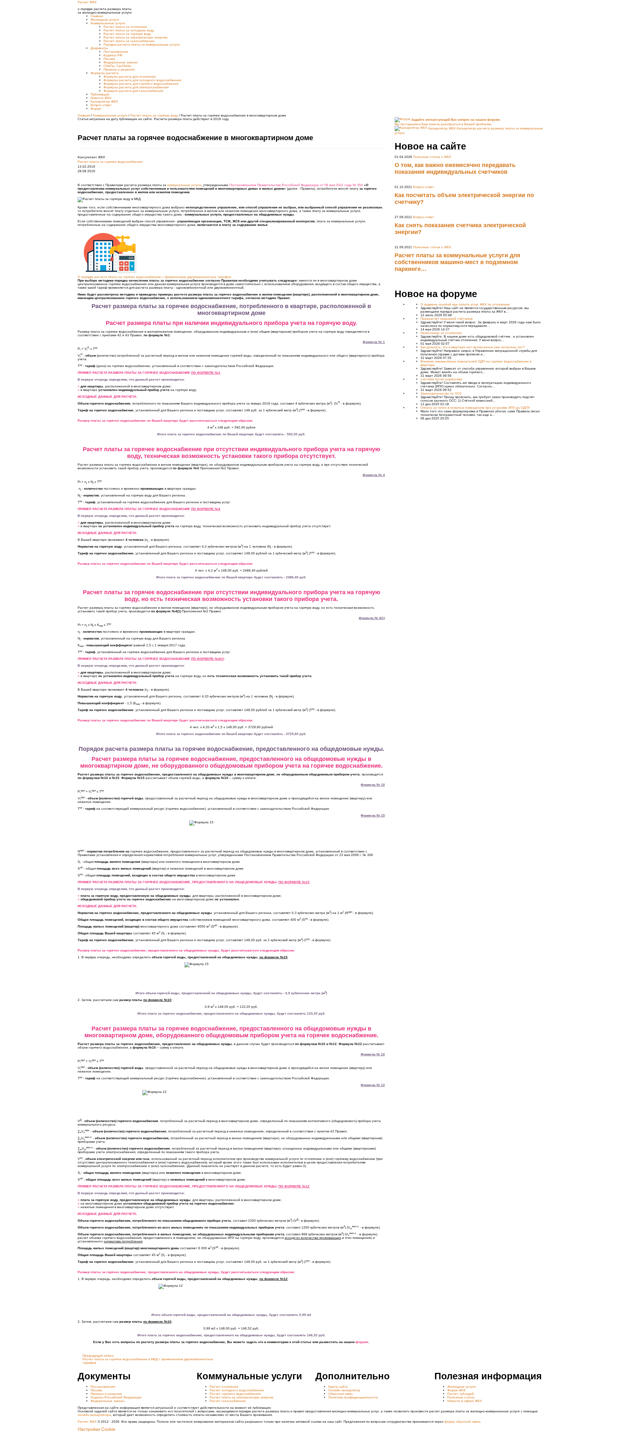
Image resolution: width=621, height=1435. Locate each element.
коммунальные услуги (184, 185)
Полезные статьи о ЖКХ (432, 157)
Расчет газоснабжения (227, 1401)
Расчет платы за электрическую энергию (242, 1397)
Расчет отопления (224, 1386)
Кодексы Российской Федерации (116, 1397)
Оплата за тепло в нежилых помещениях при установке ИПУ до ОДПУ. (475, 407)
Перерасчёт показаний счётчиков (446, 318)
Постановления (103, 1386)
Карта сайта (338, 1386)
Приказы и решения (106, 1394)
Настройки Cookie (96, 1429)
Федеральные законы (108, 1401)
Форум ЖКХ (456, 1390)
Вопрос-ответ (423, 187)
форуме (361, 1342)
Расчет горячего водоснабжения (235, 1394)
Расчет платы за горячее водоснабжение (110, 161)
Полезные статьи (460, 1397)
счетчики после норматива (441, 379)
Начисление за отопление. (441, 333)
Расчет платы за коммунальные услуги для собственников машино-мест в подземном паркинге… (457, 262)
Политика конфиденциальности (353, 1397)
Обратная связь (340, 1394)
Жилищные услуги (461, 1386)
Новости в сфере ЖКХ (464, 1401)
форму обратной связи (462, 1421)
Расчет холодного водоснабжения (237, 1390)
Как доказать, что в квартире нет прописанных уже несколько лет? (472, 347)
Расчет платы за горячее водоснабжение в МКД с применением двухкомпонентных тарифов (147, 1359)
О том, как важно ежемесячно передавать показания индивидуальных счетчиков (455, 168)
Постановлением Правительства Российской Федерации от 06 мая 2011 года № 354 (296, 185)
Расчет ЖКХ (87, 1421)
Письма (96, 1390)
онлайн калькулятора (94, 1415)
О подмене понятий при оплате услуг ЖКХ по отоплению (465, 304)
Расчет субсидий (460, 1394)
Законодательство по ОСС (441, 393)
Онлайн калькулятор (344, 1390)
